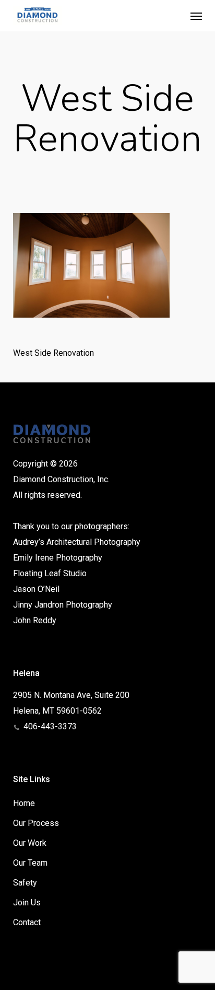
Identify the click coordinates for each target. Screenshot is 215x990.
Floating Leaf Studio (50, 573)
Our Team (30, 863)
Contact (27, 922)
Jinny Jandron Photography (62, 605)
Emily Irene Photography (57, 558)
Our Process (36, 823)
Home (24, 803)
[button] (196, 15)
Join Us (27, 902)
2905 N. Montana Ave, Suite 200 (71, 695)
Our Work (29, 843)
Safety (25, 883)
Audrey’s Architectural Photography (76, 542)
